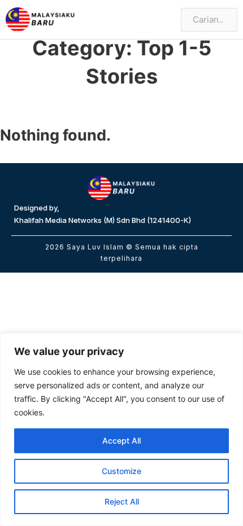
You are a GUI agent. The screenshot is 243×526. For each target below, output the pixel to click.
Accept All (121, 440)
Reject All (122, 501)
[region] (121, 429)
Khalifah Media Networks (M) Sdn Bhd (79, 220)
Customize (121, 471)
